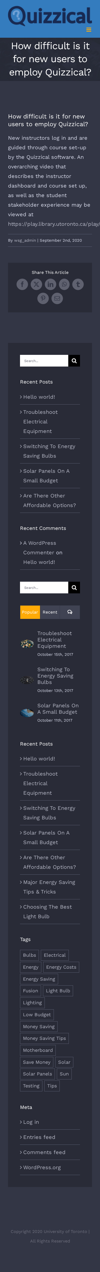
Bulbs (29, 955)
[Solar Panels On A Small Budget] (27, 714)
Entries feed (39, 1137)
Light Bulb (58, 990)
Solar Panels (37, 1074)
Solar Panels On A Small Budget (58, 708)
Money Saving (39, 1026)
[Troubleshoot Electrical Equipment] (27, 644)
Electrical (55, 955)
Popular (30, 612)
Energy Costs (61, 967)
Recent (50, 612)
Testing (31, 1085)
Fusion (30, 990)
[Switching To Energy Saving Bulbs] (27, 681)
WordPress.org (42, 1167)
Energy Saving (39, 979)
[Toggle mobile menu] (89, 29)
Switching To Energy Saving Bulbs (55, 675)
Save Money (36, 1062)
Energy (30, 967)
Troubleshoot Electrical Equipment (40, 421)
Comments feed (44, 1152)
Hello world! (39, 397)
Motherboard (38, 1050)
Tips (52, 1085)
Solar (64, 1062)
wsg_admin (25, 240)
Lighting (32, 1002)
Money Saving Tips (44, 1038)
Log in (31, 1122)
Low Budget (37, 1014)
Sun (64, 1074)
